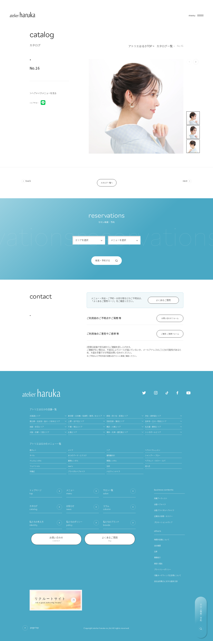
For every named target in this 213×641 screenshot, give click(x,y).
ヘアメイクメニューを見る (44, 93)
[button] (195, 61)
